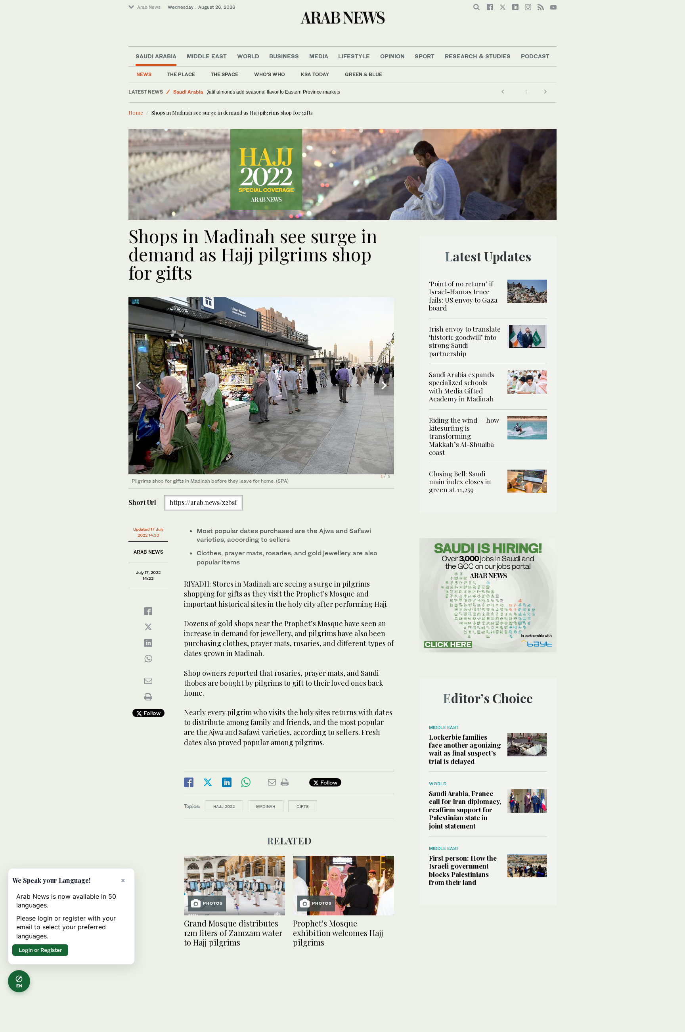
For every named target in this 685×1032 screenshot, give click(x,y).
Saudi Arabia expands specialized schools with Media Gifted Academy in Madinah (461, 386)
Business (284, 56)
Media (318, 56)
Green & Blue (363, 74)
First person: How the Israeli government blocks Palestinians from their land (463, 870)
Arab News (149, 7)
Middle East (207, 56)
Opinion (392, 56)
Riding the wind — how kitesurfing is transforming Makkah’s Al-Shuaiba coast (464, 436)
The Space (224, 74)
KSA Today (315, 74)
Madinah (265, 806)
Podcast (535, 56)
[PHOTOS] (234, 884)
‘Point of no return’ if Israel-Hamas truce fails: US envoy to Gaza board (463, 295)
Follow (151, 713)
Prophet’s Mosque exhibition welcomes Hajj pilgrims (338, 933)
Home (135, 112)
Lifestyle (354, 56)
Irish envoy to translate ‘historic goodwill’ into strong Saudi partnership (465, 340)
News (143, 74)
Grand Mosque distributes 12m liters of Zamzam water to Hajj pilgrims (233, 933)
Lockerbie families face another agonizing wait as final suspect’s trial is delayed (465, 749)
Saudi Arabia (156, 56)
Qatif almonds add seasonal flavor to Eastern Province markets (278, 92)
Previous (138, 385)
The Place (181, 74)
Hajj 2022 (224, 806)
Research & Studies (478, 56)
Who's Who (269, 74)
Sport (424, 56)
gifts (303, 806)
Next (384, 385)
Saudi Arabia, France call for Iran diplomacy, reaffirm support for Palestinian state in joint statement (465, 809)
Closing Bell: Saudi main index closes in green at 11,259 (460, 481)
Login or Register (40, 950)
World (248, 56)
